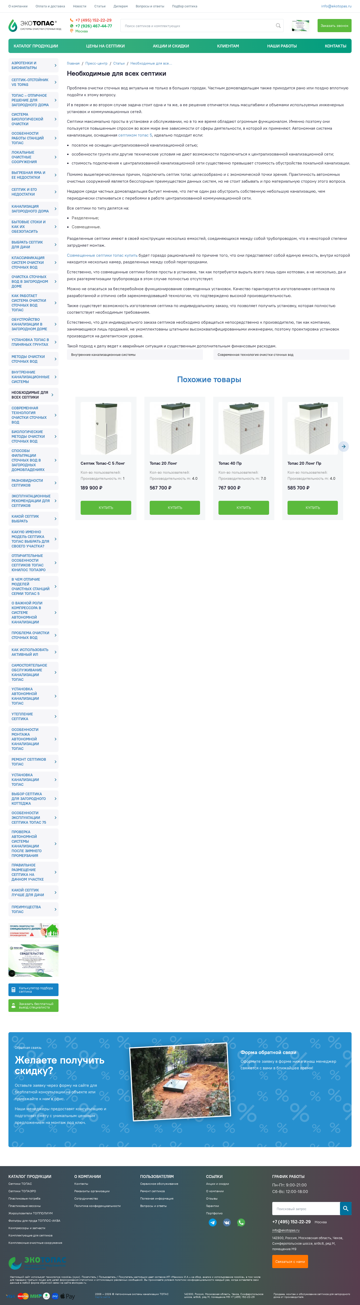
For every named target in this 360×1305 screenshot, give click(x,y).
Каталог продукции (36, 45)
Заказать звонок (334, 25)
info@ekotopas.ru (336, 6)
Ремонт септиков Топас (29, 761)
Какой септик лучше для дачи (28, 892)
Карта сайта (102, 1297)
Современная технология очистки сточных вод (29, 415)
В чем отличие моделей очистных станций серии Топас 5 (31, 586)
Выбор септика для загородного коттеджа (29, 799)
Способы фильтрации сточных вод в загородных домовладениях (28, 460)
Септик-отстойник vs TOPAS (30, 82)
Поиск (346, 1208)
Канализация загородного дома (30, 209)
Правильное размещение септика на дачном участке (28, 872)
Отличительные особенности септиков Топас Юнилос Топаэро (29, 562)
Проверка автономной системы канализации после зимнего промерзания (27, 843)
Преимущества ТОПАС (26, 909)
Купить (106, 507)
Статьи (100, 6)
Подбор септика (184, 6)
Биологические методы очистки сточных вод (28, 436)
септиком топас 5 (135, 135)
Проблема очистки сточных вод (30, 635)
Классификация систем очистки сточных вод (28, 262)
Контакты (335, 45)
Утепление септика (22, 716)
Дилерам (121, 6)
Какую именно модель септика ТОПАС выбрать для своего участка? (30, 539)
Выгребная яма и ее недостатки (28, 175)
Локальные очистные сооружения (24, 157)
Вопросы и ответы (150, 6)
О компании (18, 6)
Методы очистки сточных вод (28, 359)
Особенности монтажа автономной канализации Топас (25, 739)
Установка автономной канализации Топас (25, 696)
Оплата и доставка (50, 6)
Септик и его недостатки (24, 192)
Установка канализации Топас (25, 780)
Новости (79, 6)
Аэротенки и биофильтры (24, 65)
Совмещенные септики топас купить (102, 255)
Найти (278, 25)
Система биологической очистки (27, 119)
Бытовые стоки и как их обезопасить (29, 227)
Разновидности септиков (27, 483)
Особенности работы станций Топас (28, 138)
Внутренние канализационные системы (31, 377)
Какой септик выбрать (25, 518)
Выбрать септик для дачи (27, 244)
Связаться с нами (290, 1261)
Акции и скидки (171, 45)
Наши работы (282, 45)
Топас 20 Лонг (163, 463)
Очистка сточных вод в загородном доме (30, 281)
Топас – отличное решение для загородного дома (30, 100)
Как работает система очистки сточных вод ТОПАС (29, 302)
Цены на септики (105, 45)
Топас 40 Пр (230, 463)
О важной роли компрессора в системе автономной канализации (27, 612)
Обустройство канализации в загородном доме (29, 324)
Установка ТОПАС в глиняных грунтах (30, 342)
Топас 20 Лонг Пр (304, 463)
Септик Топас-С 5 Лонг (103, 463)
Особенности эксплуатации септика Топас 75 (29, 818)
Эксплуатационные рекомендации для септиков (31, 501)
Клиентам (228, 45)
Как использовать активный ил (30, 652)
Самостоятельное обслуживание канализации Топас (29, 672)
